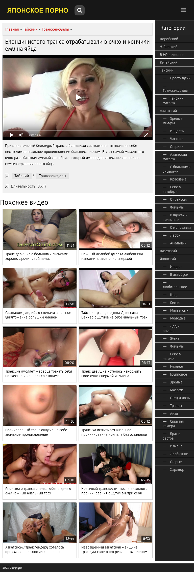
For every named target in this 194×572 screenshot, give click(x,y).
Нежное (176, 366)
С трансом (178, 199)
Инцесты (177, 131)
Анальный (178, 243)
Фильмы (177, 207)
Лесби (175, 235)
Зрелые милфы (173, 120)
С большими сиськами (176, 169)
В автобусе (179, 274)
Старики (176, 146)
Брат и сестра (171, 436)
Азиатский (168, 110)
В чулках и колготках (175, 217)
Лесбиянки (179, 454)
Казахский (168, 251)
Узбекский (168, 46)
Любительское (175, 287)
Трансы (176, 405)
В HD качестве (172, 54)
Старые (176, 462)
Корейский (169, 39)
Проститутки (180, 78)
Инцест (176, 266)
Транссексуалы (52, 175)
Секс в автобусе (172, 189)
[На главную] (37, 10)
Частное (176, 138)
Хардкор (177, 469)
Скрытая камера (173, 423)
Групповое (178, 374)
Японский (168, 259)
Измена (176, 446)
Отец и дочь (180, 398)
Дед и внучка (171, 328)
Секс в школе (172, 356)
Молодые (178, 318)
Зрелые (176, 382)
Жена (174, 338)
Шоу (173, 294)
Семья (175, 302)
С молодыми (180, 227)
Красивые (178, 179)
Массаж (176, 390)
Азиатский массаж (175, 156)
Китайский (168, 62)
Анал (174, 413)
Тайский (21, 175)
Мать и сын (179, 310)
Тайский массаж (173, 100)
